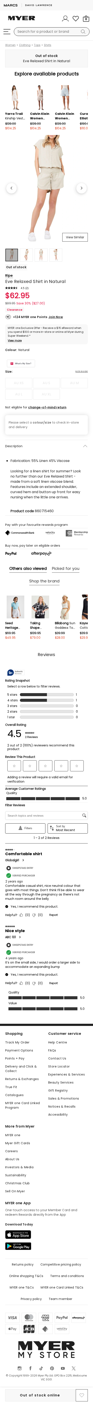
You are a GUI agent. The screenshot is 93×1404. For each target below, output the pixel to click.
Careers (11, 1151)
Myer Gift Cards (17, 1143)
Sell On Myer (15, 1191)
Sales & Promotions (63, 1098)
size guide (81, 371)
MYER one (12, 1135)
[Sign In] (65, 18)
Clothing (24, 45)
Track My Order (17, 1042)
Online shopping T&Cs (26, 1276)
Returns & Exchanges (22, 1079)
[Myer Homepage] (21, 20)
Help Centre (57, 1042)
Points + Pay (14, 1058)
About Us (12, 1159)
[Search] (84, 32)
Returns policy (23, 1264)
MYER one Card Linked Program (22, 1105)
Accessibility (58, 1114)
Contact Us (57, 1058)
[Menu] (6, 31)
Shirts (47, 45)
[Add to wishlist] (82, 1395)
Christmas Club (17, 1183)
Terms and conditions (67, 1276)
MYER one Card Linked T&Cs (62, 1287)
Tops (37, 45)
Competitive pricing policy (60, 1264)
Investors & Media (19, 1167)
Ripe (9, 275)
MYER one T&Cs (22, 1287)
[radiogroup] (46, 388)
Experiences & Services (66, 1074)
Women (10, 45)
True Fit (11, 1087)
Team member (60, 1299)
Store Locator (59, 1066)
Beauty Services (61, 1082)
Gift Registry (58, 1090)
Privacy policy (31, 1299)
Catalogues (14, 1095)
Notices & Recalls (61, 1106)
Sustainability (15, 1175)
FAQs (52, 1050)
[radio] (18, 383)
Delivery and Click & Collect (21, 1068)
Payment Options (19, 1050)
